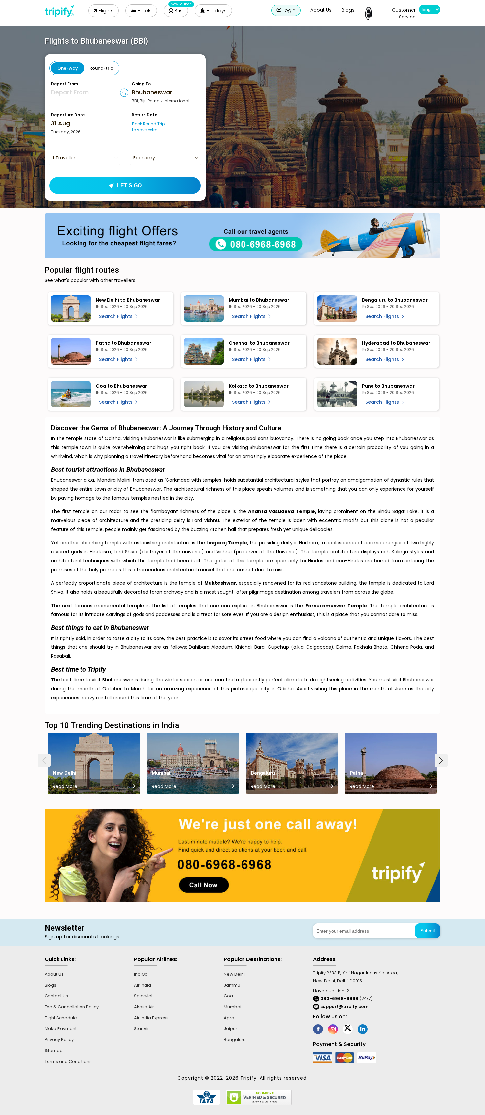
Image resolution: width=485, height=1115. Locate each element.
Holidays (216, 10)
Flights (105, 10)
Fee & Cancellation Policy (72, 1007)
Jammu (232, 985)
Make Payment (61, 1029)
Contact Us (56, 996)
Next (441, 760)
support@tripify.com (344, 1006)
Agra (229, 1018)
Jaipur (230, 1029)
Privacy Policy (59, 1039)
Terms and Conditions (68, 1061)
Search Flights (116, 316)
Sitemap (54, 1050)
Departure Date (68, 115)
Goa (228, 996)
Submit (427, 930)
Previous (44, 760)
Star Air (141, 1029)
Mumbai (232, 1007)
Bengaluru (235, 1039)
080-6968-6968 (338, 998)
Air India (142, 985)
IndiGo (141, 974)
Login (288, 10)
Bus (178, 10)
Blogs (348, 10)
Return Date (144, 115)
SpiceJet (143, 996)
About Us (321, 10)
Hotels (144, 10)
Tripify (62, 10)
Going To (141, 84)
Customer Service (404, 13)
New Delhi (234, 974)
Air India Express (151, 1018)
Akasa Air (144, 1007)
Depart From (64, 84)
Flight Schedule (61, 1018)
